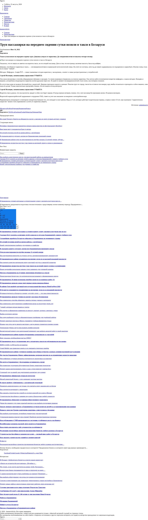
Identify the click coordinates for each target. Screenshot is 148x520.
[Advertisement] (60, 181)
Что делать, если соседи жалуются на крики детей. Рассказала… (22, 467)
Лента (6, 8)
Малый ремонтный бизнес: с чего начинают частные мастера (21, 379)
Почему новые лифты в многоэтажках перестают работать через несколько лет (27, 484)
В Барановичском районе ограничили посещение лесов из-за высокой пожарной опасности (33, 259)
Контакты (7, 6)
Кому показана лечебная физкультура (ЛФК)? (15, 338)
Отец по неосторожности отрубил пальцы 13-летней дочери (21, 252)
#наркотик (22, 108)
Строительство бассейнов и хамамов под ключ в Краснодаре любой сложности (27, 396)
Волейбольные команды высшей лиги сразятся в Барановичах (23, 424)
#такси (28, 108)
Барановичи (4, 13)
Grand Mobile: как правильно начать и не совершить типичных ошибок (24, 348)
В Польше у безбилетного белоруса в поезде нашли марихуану (21, 460)
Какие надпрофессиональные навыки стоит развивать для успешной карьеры (26, 269)
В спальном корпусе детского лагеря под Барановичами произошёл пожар (27, 249)
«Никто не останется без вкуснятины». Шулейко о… (18, 463)
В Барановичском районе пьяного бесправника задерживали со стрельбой (27, 334)
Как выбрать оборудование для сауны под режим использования (22, 477)
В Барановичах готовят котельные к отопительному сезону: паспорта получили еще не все (31, 161)
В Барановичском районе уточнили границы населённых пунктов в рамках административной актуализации (40, 352)
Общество (7, 20)
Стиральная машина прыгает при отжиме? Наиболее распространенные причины (28, 417)
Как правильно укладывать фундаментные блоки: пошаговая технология (25, 365)
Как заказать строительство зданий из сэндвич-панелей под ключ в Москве (26, 393)
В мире (6, 26)
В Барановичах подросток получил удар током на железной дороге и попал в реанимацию (32, 266)
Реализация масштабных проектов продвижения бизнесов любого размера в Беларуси (31, 431)
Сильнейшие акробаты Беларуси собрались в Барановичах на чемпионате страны (28, 162)
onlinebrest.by (143, 105)
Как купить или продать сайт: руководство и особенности (21, 427)
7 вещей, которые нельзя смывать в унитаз (14, 307)
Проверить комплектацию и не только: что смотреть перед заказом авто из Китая (28, 386)
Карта (6, 10)
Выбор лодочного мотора (9, 314)
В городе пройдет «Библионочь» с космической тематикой (21, 382)
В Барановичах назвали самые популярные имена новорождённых (24, 283)
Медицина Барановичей (9, 501)
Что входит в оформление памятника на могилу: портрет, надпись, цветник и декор (29, 310)
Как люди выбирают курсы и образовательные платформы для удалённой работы (28, 317)
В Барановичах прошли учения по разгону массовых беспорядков (24, 297)
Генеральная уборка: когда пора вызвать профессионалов (19, 328)
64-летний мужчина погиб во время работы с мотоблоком (21, 242)
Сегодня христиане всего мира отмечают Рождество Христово (22, 487)
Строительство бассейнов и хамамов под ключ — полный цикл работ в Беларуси (29, 434)
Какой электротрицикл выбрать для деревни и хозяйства (19, 164)
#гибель (9, 108)
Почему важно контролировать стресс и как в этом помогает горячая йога (25, 369)
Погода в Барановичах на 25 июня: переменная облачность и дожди (24, 273)
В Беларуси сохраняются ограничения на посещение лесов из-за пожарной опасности (31, 290)
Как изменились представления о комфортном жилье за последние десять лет (26, 304)
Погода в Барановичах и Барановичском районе (17, 508)
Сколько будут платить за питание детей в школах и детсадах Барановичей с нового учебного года (34, 159)
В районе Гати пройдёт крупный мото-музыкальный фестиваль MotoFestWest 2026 (30, 286)
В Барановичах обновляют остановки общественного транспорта (24, 400)
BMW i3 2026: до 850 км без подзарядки (13, 345)
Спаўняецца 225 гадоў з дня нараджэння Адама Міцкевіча (21, 491)
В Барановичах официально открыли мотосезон (17, 376)
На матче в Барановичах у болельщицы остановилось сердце (22, 362)
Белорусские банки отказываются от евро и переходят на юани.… (22, 470)
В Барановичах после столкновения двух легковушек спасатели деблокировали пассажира (33, 341)
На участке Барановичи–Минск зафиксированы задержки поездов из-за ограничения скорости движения (38, 355)
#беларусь (3, 108)
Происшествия (9, 22)
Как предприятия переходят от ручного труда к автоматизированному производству (29, 255)
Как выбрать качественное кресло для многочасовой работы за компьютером (26, 157)
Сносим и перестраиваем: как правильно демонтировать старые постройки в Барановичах (31, 480)
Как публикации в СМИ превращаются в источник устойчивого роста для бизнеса (30, 420)
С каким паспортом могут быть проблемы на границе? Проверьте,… (23, 474)
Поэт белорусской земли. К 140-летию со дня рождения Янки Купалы (25, 494)
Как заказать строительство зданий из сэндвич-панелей (20, 437)
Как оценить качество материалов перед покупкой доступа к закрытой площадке (28, 262)
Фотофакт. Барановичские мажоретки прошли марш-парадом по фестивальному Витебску (31, 126)
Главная (6, 16)
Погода (6, 24)
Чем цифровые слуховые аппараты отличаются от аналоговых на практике (26, 358)
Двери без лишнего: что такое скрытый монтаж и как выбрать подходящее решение (29, 403)
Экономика (8, 18)
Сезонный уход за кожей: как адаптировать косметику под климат (23, 372)
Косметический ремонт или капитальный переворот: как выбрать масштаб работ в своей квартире (34, 331)
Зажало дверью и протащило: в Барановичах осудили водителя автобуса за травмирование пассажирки (38, 407)
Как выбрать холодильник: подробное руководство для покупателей (23, 413)
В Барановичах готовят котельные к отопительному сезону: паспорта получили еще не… (31, 201)
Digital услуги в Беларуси (9, 504)
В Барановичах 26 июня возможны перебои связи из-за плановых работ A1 (27, 279)
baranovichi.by (4, 29)
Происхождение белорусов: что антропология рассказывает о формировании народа (29, 276)
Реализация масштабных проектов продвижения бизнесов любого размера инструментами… (32, 444)
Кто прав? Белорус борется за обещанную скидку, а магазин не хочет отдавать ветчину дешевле (33, 119)
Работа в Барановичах (8, 498)
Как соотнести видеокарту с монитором (13, 389)
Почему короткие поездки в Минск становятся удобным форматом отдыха (25, 321)
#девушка (15, 108)
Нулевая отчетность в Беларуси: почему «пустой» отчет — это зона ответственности (29, 293)
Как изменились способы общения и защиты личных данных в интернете (25, 300)
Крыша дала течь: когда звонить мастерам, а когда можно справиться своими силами (29, 324)
